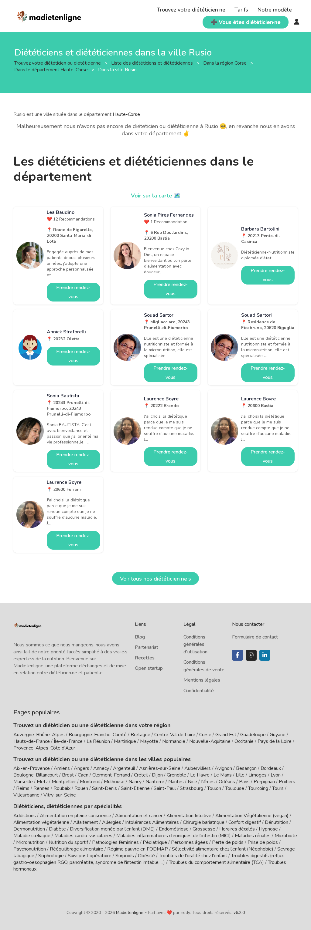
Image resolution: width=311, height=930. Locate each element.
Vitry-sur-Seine (59, 795)
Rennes (41, 788)
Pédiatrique (155, 842)
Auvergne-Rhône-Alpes (39, 734)
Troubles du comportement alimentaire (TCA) (216, 862)
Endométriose (174, 829)
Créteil (141, 775)
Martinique (125, 741)
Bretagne (140, 734)
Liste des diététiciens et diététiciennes (152, 63)
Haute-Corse (126, 114)
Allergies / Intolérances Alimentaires (140, 822)
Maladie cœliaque (31, 835)
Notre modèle (274, 9)
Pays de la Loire (275, 741)
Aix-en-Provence (31, 768)
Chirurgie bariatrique (203, 822)
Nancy (135, 781)
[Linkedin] (264, 655)
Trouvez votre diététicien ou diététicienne (58, 63)
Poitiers (287, 781)
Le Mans (223, 775)
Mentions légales (201, 680)
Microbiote (286, 835)
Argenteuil (124, 768)
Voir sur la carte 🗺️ (155, 195)
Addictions (24, 815)
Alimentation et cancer (138, 815)
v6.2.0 (239, 912)
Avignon (223, 768)
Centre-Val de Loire (174, 734)
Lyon (276, 775)
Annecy (101, 768)
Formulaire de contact (255, 637)
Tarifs (241, 9)
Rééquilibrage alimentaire (76, 849)
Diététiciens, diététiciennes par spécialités (67, 806)
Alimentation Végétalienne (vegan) (252, 815)
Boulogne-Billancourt (35, 775)
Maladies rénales (253, 835)
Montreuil (90, 781)
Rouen (81, 788)
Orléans (227, 781)
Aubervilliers (197, 768)
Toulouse (234, 788)
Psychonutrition (29, 849)
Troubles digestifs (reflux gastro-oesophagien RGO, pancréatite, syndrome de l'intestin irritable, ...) (148, 859)
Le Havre (200, 775)
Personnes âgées (189, 842)
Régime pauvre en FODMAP (137, 849)
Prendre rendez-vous (73, 292)
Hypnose (268, 829)
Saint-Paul (165, 788)
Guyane (277, 734)
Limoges (257, 775)
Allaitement (85, 822)
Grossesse (204, 829)
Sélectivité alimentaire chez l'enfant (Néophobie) (222, 849)
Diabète (57, 829)
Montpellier (64, 781)
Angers (81, 768)
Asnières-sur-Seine (159, 768)
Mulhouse (114, 781)
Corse (205, 734)
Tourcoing (258, 788)
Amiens (62, 768)
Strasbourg (191, 788)
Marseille (23, 781)
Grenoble (176, 775)
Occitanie (244, 741)
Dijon (157, 775)
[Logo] (49, 15)
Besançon (246, 768)
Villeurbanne (26, 795)
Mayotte (149, 741)
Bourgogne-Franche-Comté (98, 734)
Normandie (173, 741)
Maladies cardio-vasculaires (83, 835)
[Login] (296, 22)
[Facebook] (237, 655)
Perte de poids (228, 842)
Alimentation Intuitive (188, 815)
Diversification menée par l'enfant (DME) (113, 829)
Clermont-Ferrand (111, 775)
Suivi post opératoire (89, 855)
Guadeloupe (253, 734)
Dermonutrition (29, 829)
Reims (22, 788)
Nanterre (154, 781)
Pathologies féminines (115, 842)
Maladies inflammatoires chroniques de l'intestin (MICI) (173, 835)
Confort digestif (244, 822)
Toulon (214, 788)
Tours (278, 788)
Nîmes (208, 781)
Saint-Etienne (135, 788)
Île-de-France (68, 741)
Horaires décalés (237, 829)
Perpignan (264, 781)
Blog (140, 637)
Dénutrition (276, 822)
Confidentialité (198, 690)
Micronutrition (30, 842)
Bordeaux (271, 768)
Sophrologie (51, 855)
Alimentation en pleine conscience (75, 815)
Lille (240, 775)
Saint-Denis (104, 788)
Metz (42, 781)
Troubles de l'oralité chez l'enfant (193, 855)
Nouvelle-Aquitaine (210, 741)
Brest (68, 775)
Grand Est (225, 734)
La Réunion (98, 741)
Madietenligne (129, 912)
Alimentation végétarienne (41, 822)
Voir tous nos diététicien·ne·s (155, 578)
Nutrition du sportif (68, 842)
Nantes (176, 781)
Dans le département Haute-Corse (51, 69)
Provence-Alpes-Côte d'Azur (44, 748)
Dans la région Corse (225, 63)
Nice (192, 781)
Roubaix (61, 788)
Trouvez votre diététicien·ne (191, 9)
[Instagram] (251, 655)
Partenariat (146, 647)
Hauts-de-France (31, 741)
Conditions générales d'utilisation (195, 644)
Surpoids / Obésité (135, 855)
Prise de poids (263, 842)
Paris (244, 781)
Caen (83, 775)
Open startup (149, 668)
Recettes (145, 658)
